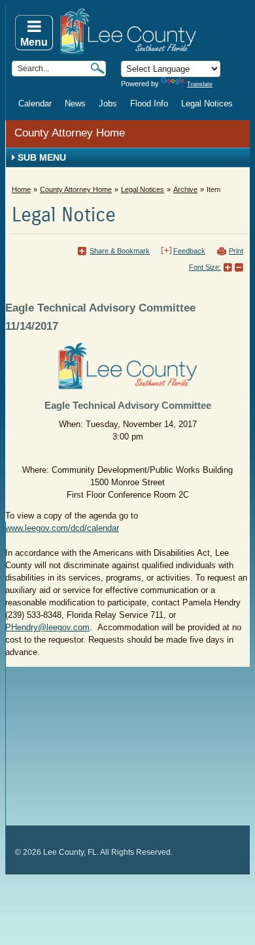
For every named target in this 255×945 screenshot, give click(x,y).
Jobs (108, 103)
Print (236, 251)
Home (21, 189)
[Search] (97, 68)
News (75, 103)
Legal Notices (207, 103)
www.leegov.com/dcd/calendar (62, 528)
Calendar (35, 103)
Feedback (189, 251)
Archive (185, 189)
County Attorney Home (69, 133)
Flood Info (149, 103)
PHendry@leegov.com (47, 627)
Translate (199, 84)
